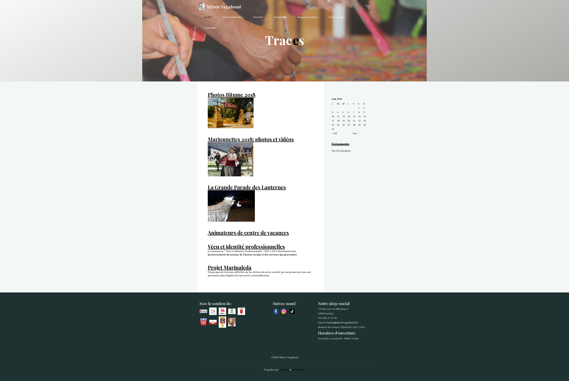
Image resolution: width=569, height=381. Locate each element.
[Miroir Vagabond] (201, 7)
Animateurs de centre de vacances (248, 232)
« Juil (334, 133)
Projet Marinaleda (229, 267)
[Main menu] (367, 6)
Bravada (284, 370)
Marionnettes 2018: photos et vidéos (251, 139)
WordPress (298, 370)
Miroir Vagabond (224, 6)
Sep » (355, 133)
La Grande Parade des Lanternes (247, 187)
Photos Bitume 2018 (231, 94)
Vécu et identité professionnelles (246, 246)
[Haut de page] (557, 369)
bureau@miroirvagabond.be (342, 323)
